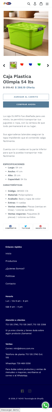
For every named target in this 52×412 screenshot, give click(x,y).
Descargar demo (10, 410)
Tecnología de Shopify (34, 399)
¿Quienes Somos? (15, 268)
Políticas (10, 276)
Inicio (8, 253)
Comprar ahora (26, 104)
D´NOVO (20, 399)
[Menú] (47, 3)
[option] (13, 65)
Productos (11, 261)
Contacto (11, 283)
